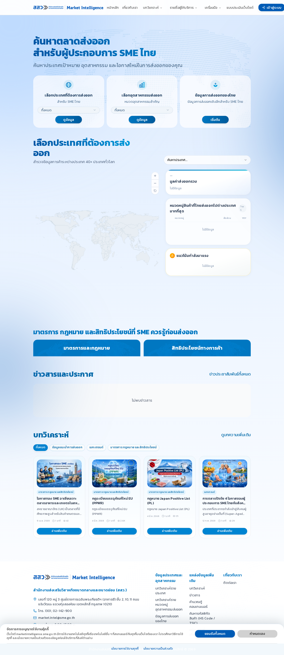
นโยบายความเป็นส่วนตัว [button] (158, 649)
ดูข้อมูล (68, 119)
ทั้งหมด (40, 447)
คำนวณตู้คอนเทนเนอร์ (198, 604)
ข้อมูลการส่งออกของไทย (167, 618)
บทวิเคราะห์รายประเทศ (165, 591)
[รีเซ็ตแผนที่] (155, 190)
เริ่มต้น (215, 119)
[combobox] (69, 110)
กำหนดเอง (257, 633)
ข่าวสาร (194, 595)
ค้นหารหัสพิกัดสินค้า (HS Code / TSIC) (202, 618)
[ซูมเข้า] (155, 176)
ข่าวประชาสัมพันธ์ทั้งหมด (230, 374)
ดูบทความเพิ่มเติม (236, 435)
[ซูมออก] (155, 183)
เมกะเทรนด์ (96, 447)
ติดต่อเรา (229, 582)
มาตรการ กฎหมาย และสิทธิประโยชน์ (133, 447)
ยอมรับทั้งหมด (215, 633)
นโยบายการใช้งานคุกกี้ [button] (124, 649)
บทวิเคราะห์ (197, 588)
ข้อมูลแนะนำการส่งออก (67, 447)
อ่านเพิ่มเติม (59, 531)
